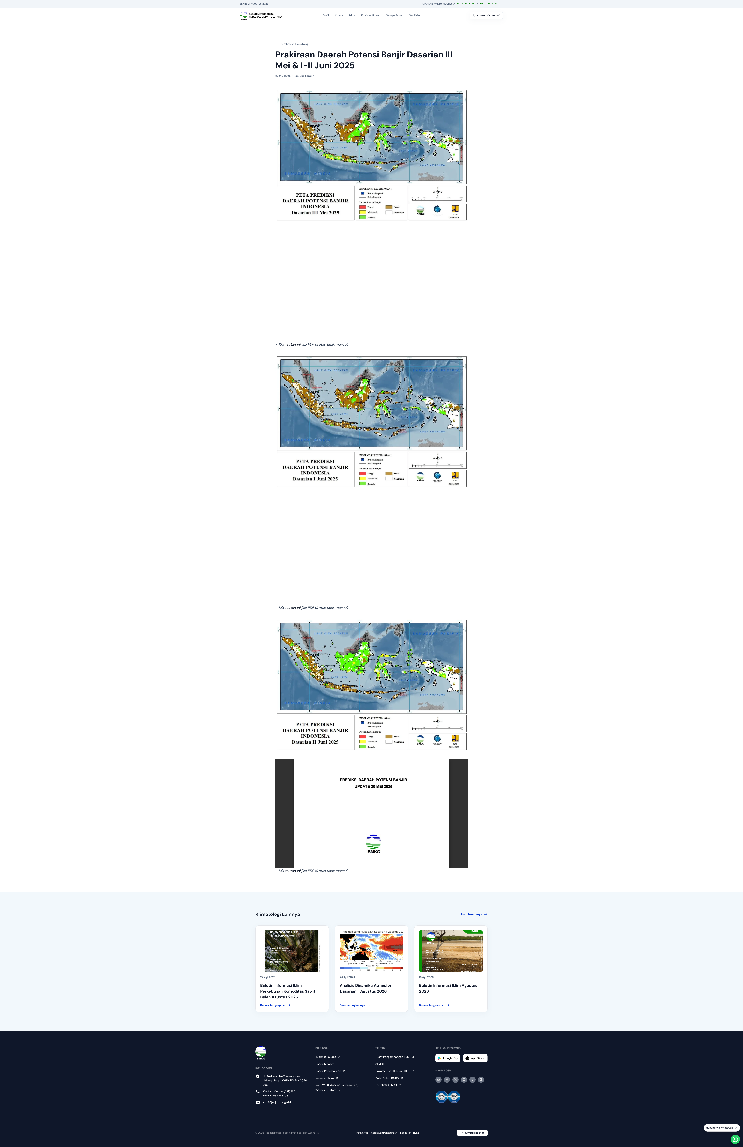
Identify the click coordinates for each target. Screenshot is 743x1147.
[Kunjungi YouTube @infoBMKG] (438, 1080)
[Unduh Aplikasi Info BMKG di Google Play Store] (447, 1058)
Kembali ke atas (474, 1132)
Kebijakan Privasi (409, 1132)
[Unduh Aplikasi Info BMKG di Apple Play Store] (475, 1058)
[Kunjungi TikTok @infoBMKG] (472, 1080)
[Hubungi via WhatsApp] (735, 1139)
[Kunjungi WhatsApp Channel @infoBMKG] (481, 1080)
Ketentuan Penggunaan (384, 1132)
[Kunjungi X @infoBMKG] (455, 1080)
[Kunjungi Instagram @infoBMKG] (464, 1080)
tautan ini (292, 344)
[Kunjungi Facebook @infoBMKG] (447, 1080)
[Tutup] (736, 1128)
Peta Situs (362, 1132)
